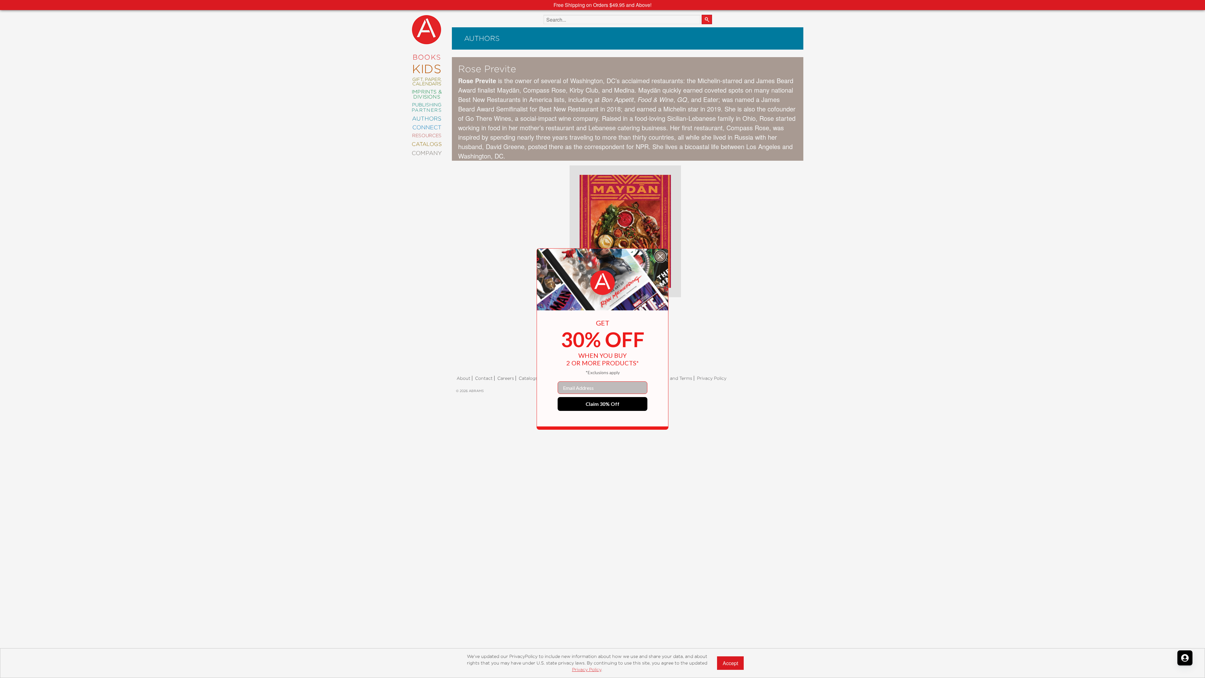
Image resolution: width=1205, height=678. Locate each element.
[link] (602, 282)
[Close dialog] (660, 256)
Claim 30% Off (602, 404)
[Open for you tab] (1184, 657)
